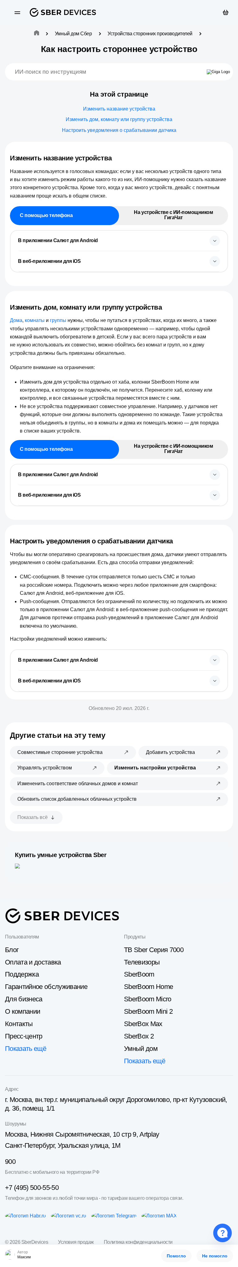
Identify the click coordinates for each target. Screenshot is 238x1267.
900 (10, 1161)
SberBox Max (143, 1024)
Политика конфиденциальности (138, 1242)
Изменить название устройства (119, 108)
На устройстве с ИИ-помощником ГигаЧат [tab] (173, 215)
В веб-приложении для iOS (49, 261)
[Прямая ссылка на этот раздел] (117, 158)
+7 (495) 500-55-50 (32, 1187)
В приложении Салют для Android (58, 240)
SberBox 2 (139, 1036)
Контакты (19, 1024)
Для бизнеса (23, 999)
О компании (22, 1011)
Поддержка (22, 974)
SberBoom (139, 974)
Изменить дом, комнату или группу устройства (119, 119)
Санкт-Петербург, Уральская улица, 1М (62, 1145)
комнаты (35, 320)
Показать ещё (25, 1048)
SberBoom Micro (147, 999)
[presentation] (119, 241)
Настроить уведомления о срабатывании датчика (119, 130)
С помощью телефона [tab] (46, 215)
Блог (12, 950)
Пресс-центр (23, 1036)
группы (58, 320)
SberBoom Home (148, 987)
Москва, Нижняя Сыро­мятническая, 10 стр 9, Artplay (82, 1134)
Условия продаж (76, 1242)
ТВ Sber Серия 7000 (153, 950)
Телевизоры (142, 962)
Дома (16, 320)
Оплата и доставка (33, 962)
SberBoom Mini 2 (148, 1011)
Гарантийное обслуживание (46, 987)
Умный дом (140, 1048)
